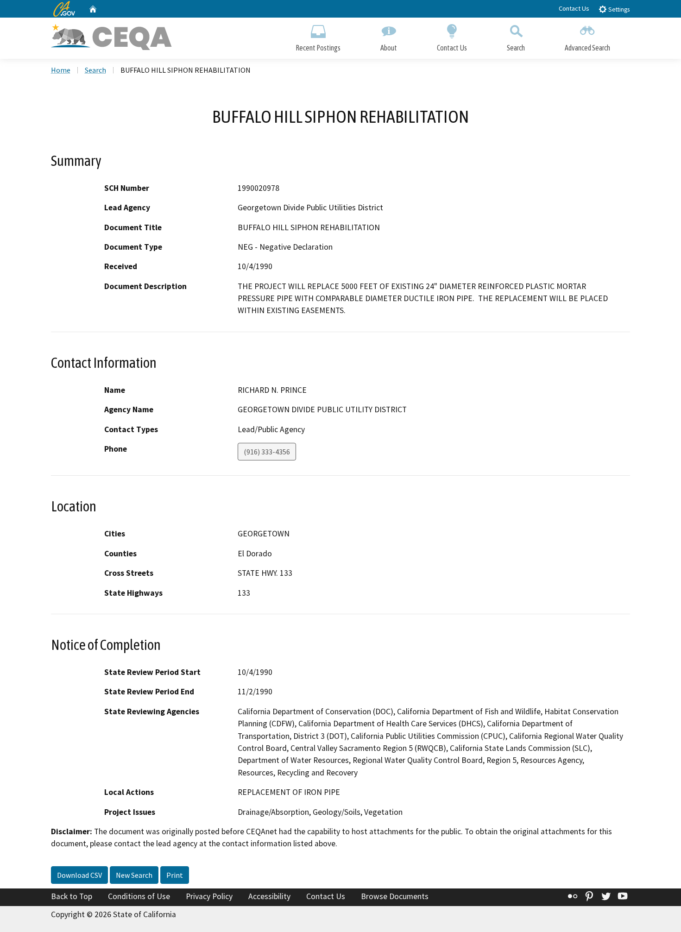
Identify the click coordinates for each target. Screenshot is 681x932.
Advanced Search (587, 48)
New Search (134, 875)
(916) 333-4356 (267, 451)
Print (174, 875)
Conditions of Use (139, 896)
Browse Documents (395, 896)
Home (60, 70)
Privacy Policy (209, 896)
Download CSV (79, 875)
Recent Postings (318, 48)
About (388, 48)
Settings (618, 9)
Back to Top (71, 896)
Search (516, 48)
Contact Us (574, 8)
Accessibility (269, 896)
